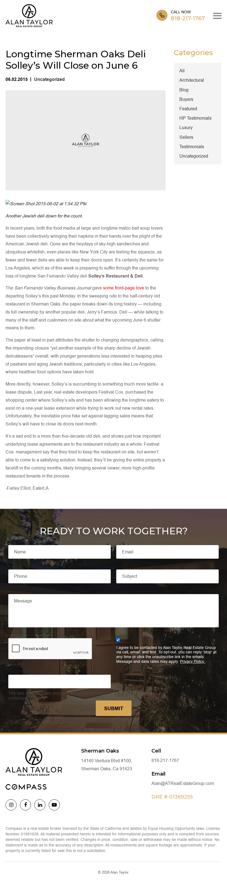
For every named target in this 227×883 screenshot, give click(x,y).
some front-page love (123, 288)
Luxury (186, 127)
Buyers (186, 99)
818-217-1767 (188, 18)
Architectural (191, 80)
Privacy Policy (192, 661)
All (182, 70)
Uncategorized (49, 79)
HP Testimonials (195, 118)
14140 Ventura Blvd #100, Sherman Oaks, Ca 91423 (106, 765)
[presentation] (50, 649)
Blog (184, 90)
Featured (188, 108)
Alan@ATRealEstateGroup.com (182, 783)
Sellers (186, 137)
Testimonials (191, 146)
